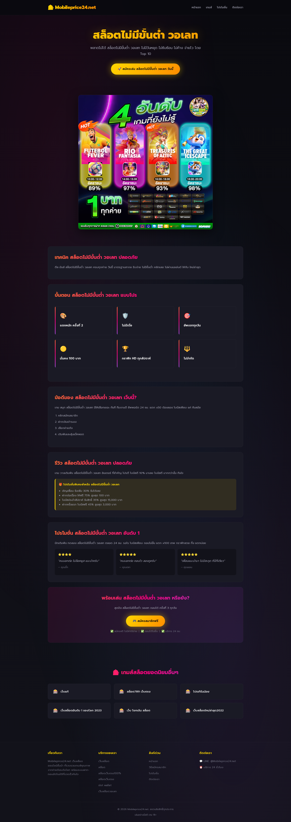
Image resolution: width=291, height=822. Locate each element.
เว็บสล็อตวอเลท (107, 791)
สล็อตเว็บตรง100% (109, 773)
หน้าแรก (196, 7)
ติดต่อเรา (237, 7)
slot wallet (104, 785)
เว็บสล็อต (103, 761)
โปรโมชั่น (222, 7)
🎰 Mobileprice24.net (72, 7)
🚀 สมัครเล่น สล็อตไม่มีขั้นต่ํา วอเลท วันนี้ (145, 69)
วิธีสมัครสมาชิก (157, 767)
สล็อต (101, 767)
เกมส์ (209, 7)
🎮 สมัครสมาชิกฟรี (145, 621)
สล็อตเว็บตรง (106, 779)
